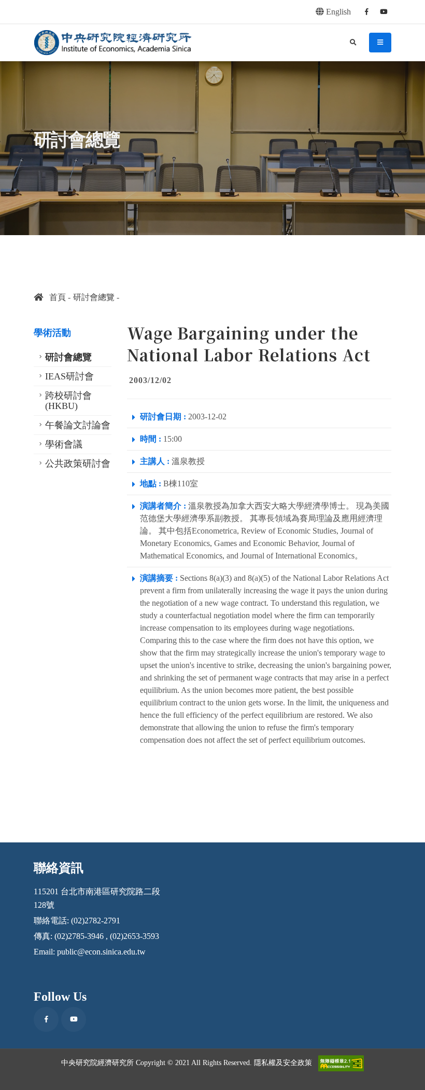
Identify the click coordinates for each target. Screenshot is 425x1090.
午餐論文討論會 (77, 425)
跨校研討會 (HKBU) (68, 400)
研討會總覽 (94, 297)
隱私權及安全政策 (283, 1062)
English (337, 11)
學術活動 (52, 333)
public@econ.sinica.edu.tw (101, 951)
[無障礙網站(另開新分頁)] (341, 1063)
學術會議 (63, 444)
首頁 (54, 297)
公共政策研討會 (77, 463)
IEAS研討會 (69, 376)
